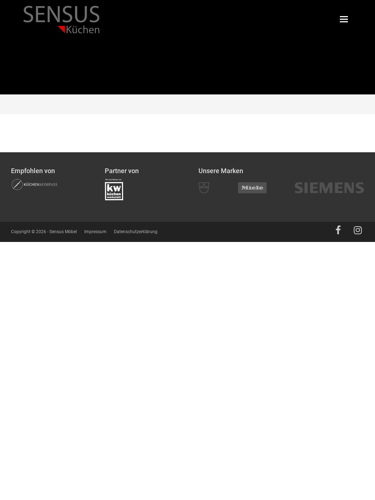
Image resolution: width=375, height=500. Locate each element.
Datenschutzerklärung (135, 231)
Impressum (95, 231)
